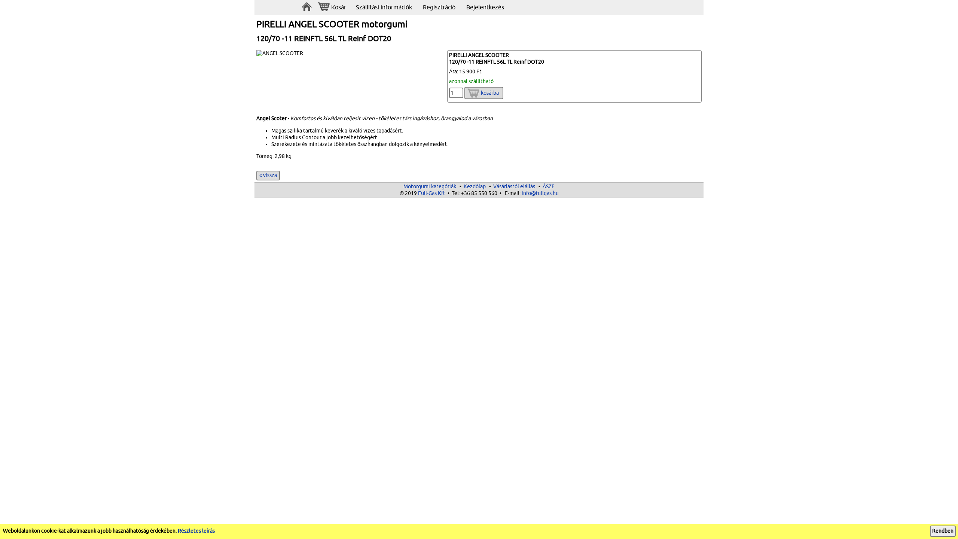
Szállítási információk (384, 7)
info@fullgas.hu (540, 193)
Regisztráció (439, 7)
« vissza (268, 175)
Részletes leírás (196, 531)
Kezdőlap (475, 186)
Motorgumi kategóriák (429, 186)
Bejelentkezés (485, 7)
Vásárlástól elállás (514, 186)
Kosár (338, 7)
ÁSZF (549, 186)
